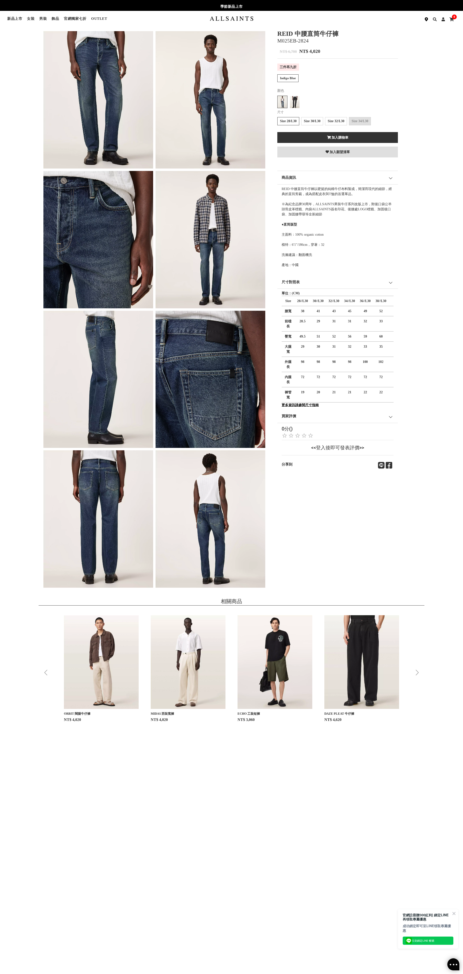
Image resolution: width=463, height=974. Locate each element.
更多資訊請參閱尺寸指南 (300, 405)
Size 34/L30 (360, 121)
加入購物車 (340, 137)
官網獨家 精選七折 (231, 6)
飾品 (55, 19)
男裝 (43, 19)
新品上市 (14, 19)
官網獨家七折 (75, 19)
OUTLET (99, 19)
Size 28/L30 (288, 121)
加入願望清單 (340, 152)
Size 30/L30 (312, 121)
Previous (45, 673)
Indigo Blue (288, 78)
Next (417, 673)
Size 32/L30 (336, 121)
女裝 (30, 19)
